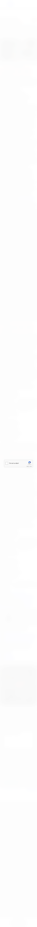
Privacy (28, 466)
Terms (30, 466)
